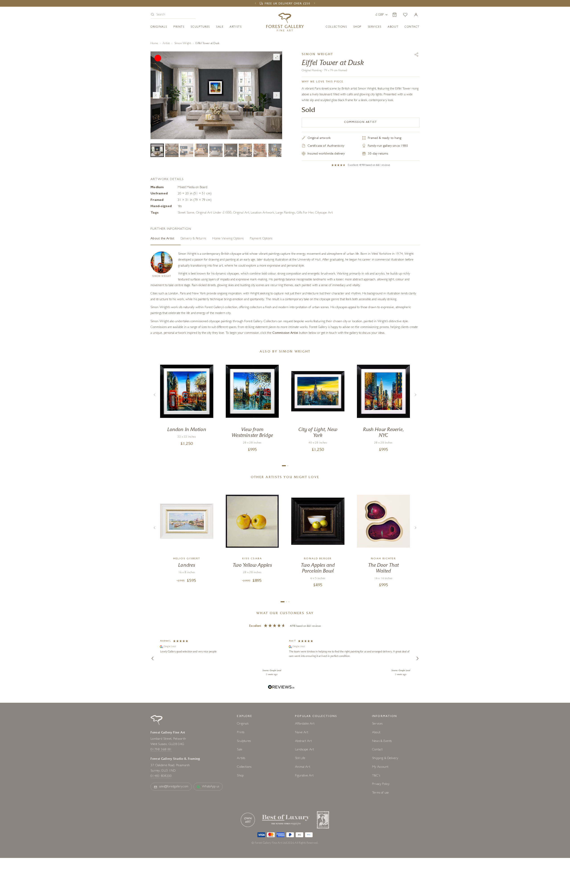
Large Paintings (285, 213)
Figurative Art (304, 776)
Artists (236, 27)
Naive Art (301, 732)
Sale (219, 27)
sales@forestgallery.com (173, 786)
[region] (285, 658)
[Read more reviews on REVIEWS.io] (281, 687)
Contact (377, 749)
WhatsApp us (210, 786)
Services (377, 724)
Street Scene (186, 213)
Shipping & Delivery (385, 758)
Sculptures (200, 27)
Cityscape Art (324, 213)
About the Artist (162, 238)
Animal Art (302, 767)
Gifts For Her (305, 213)
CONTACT (412, 27)
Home (154, 43)
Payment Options (261, 238)
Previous (156, 95)
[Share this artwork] (416, 54)
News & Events (382, 741)
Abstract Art (303, 741)
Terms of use (380, 793)
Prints (178, 27)
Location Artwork (262, 213)
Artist (166, 43)
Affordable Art (304, 724)
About (393, 27)
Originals (159, 27)
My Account (380, 767)
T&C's (376, 776)
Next (276, 95)
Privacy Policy (380, 784)
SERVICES (374, 27)
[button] (173, 15)
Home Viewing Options (228, 238)
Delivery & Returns (193, 238)
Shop (357, 27)
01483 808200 (161, 776)
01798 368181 (161, 749)
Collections (336, 27)
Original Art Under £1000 (214, 213)
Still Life (300, 758)
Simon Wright (182, 43)
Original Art (241, 213)
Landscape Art (304, 749)
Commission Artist (360, 122)
